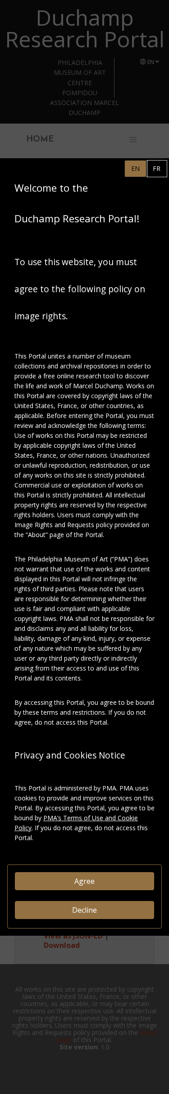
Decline (84, 910)
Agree (84, 881)
